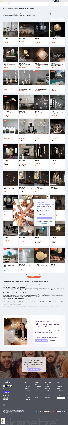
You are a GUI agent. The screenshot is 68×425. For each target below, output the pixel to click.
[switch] (3, 422)
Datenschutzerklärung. (44, 223)
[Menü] (4, 419)
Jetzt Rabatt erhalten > (44, 217)
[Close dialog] (54, 200)
